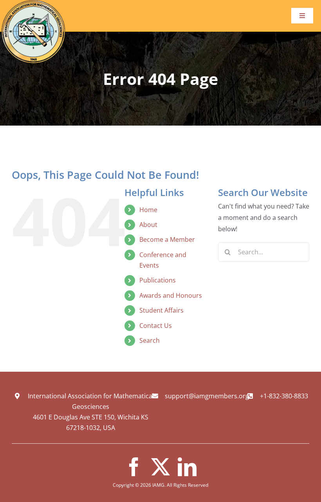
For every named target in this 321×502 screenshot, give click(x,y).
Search (149, 340)
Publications (157, 280)
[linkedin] (187, 466)
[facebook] (133, 466)
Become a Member (167, 239)
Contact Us (155, 325)
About (148, 224)
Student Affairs (161, 310)
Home (148, 209)
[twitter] (160, 466)
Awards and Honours (170, 295)
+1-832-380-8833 (284, 396)
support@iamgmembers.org (207, 396)
